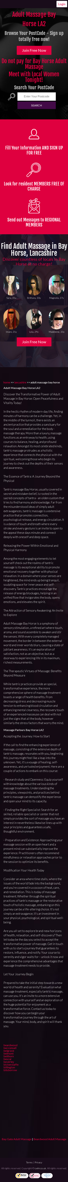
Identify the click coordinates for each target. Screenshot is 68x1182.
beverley (8, 1061)
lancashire (20, 382)
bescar (7, 1059)
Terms (29, 1162)
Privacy (38, 1162)
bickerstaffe (10, 1064)
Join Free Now (34, 50)
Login (61, 4)
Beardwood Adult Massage (49, 1139)
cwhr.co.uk (40, 1168)
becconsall (9, 1047)
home (6, 382)
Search (36, 105)
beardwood (10, 1045)
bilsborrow (10, 1070)
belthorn (8, 1056)
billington (9, 1067)
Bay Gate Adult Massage (17, 1139)
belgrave (8, 1050)
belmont (8, 1053)
